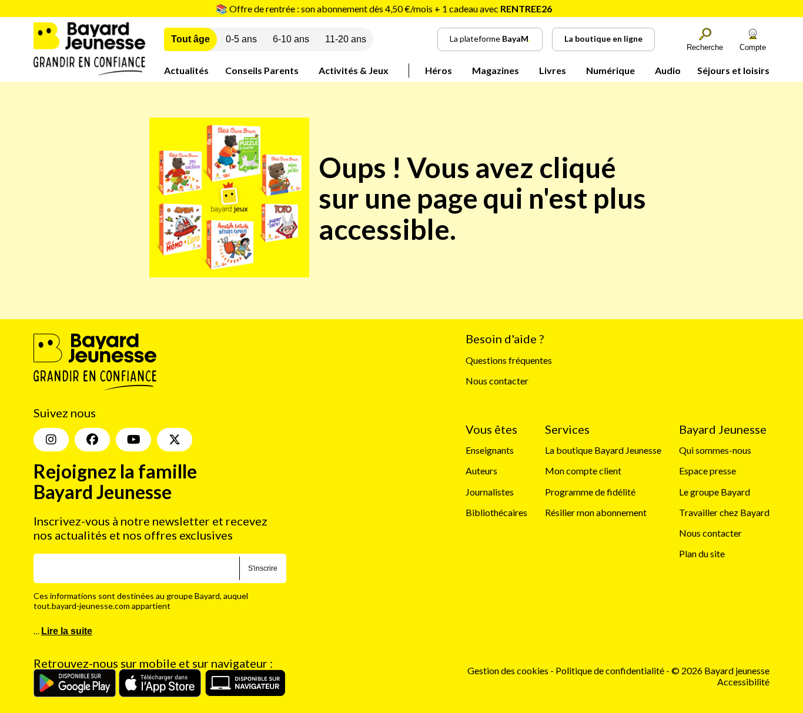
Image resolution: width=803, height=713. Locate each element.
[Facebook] (92, 439)
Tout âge (190, 39)
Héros (438, 70)
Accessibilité (743, 681)
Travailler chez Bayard (724, 512)
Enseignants (490, 450)
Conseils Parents (262, 70)
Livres (552, 70)
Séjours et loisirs (733, 70)
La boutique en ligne (603, 38)
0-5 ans (241, 39)
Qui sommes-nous (715, 450)
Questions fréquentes (509, 360)
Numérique (610, 70)
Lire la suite (66, 631)
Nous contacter (497, 380)
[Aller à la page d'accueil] (89, 71)
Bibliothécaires (496, 512)
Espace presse (707, 470)
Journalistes (490, 491)
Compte (753, 47)
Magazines (495, 70)
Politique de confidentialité (611, 670)
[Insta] (51, 439)
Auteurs (481, 470)
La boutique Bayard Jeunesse (603, 450)
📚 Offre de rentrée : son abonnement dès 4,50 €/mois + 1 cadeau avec (384, 8)
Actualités (186, 70)
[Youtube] (133, 439)
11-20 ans (345, 39)
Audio (668, 70)
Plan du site (702, 553)
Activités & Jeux (354, 70)
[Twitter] (174, 439)
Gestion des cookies (507, 670)
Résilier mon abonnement (596, 512)
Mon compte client (583, 470)
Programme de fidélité (590, 491)
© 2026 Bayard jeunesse (720, 670)
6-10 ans (291, 39)
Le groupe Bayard (714, 491)
